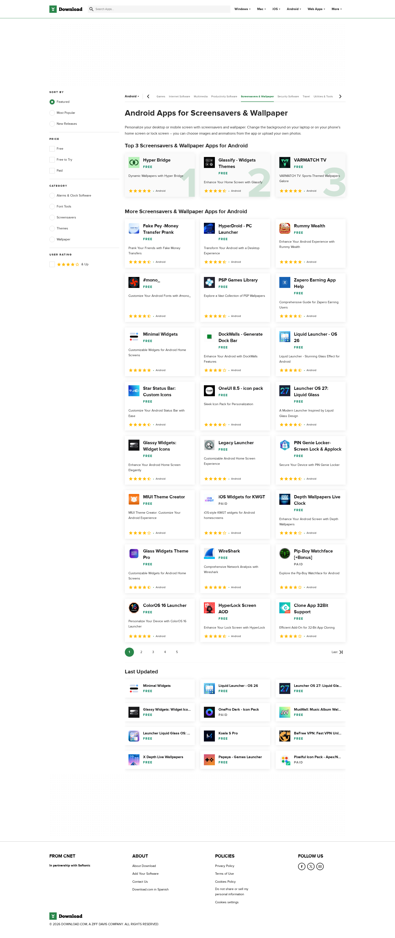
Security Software (288, 96)
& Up (84, 264)
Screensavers (66, 217)
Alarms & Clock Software (74, 195)
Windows (241, 9)
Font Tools (64, 206)
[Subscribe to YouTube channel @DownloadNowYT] (320, 866)
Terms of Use (224, 874)
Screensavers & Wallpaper (257, 96)
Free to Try (64, 160)
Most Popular (66, 113)
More (335, 9)
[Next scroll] (340, 96)
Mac (260, 9)
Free (60, 149)
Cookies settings (227, 902)
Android (293, 9)
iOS (275, 9)
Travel (306, 96)
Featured (63, 102)
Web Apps (315, 9)
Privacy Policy (224, 866)
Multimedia (201, 96)
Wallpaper (63, 239)
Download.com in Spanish (150, 889)
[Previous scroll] (148, 96)
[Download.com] (65, 9)
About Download (144, 866)
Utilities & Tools (323, 96)
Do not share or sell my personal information (231, 891)
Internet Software (179, 96)
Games (161, 96)
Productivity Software (224, 96)
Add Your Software (145, 874)
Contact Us (140, 882)
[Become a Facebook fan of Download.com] (301, 866)
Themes (62, 228)
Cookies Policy (225, 882)
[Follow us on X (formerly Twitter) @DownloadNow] (311, 866)
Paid (60, 171)
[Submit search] (91, 9)
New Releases (67, 124)
